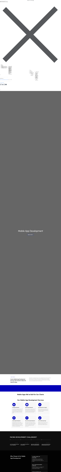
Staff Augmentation (4, 66)
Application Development (36, 73)
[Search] (7, 1)
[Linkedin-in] (2, 84)
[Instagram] (4, 84)
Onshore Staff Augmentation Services (37, 72)
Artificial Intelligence (32, 75)
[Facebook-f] (1, 84)
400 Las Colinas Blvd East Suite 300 (4, 79)
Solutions (2, 65)
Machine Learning (36, 77)
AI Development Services (10, 69)
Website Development (36, 79)
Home (1, 64)
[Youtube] (6, 84)
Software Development (32, 73)
